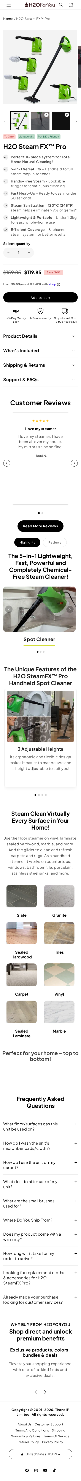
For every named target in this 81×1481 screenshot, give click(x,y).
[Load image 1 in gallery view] (20, 121)
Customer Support (49, 1424)
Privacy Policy (52, 1442)
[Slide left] (5, 121)
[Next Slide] (68, 716)
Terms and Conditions (32, 1430)
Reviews (54, 542)
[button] (8, 5)
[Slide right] (76, 121)
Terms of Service (56, 1436)
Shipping (58, 1430)
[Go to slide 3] (43, 652)
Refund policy (28, 1442)
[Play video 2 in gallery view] (61, 121)
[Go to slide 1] (39, 513)
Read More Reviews (40, 526)
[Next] (74, 463)
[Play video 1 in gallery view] (40, 121)
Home (8, 18)
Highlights (27, 542)
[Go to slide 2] (42, 513)
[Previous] (9, 609)
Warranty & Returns (26, 1436)
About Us (25, 1424)
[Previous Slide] (12, 716)
